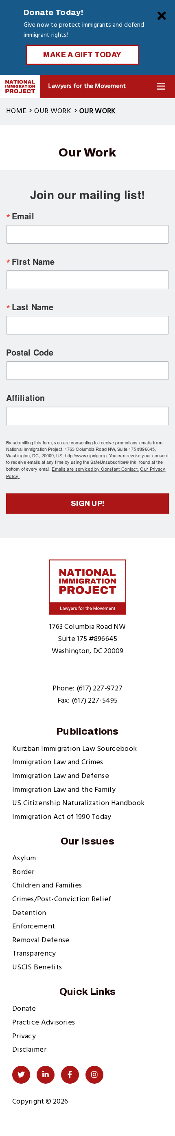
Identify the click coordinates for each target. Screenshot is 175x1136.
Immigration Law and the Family (64, 790)
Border (23, 872)
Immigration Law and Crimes (57, 762)
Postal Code (29, 352)
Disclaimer (29, 1050)
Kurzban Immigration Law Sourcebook (74, 749)
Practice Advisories (43, 1023)
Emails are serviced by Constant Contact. (95, 468)
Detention (29, 913)
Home (16, 111)
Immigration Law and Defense (60, 776)
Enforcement (33, 926)
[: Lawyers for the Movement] (20, 86)
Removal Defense (41, 940)
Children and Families (47, 886)
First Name (33, 261)
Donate (24, 1009)
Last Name (32, 307)
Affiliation (25, 398)
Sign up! (88, 503)
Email (23, 216)
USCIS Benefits (37, 967)
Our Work (52, 111)
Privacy (24, 1036)
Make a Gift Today (82, 55)
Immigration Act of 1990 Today (62, 817)
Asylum (24, 858)
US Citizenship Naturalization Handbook (78, 803)
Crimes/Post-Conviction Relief (62, 899)
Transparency (34, 954)
